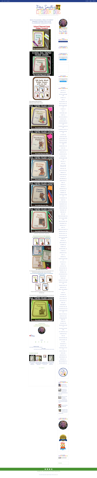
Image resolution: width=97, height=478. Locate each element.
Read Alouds (62, 276)
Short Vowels (62, 296)
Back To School (62, 103)
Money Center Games (62, 229)
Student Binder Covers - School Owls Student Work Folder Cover (41, 50)
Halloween (62, 190)
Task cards (62, 323)
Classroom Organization (63, 126)
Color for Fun (62, 140)
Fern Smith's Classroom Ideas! (43, 474)
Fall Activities (62, 170)
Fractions (62, 176)
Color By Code (62, 136)
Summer (62, 321)
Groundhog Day (62, 188)
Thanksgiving (62, 333)
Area (62, 99)
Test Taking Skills (62, 331)
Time (62, 335)
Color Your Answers (63, 142)
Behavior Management (63, 105)
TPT (62, 341)
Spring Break (62, 304)
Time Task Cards (62, 339)
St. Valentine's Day (62, 308)
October (62, 250)
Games (62, 182)
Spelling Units (62, 300)
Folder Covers (62, 174)
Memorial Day (62, 225)
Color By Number (62, 138)
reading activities (62, 280)
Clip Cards (62, 134)
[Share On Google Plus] (42, 342)
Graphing (62, 186)
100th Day (62, 90)
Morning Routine (62, 231)
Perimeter (62, 256)
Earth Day (62, 161)
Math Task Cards (62, 221)
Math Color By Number (63, 218)
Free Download (62, 178)
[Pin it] (45, 342)
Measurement (62, 223)
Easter (62, 163)
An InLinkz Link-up (42, 323)
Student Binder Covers (63, 310)
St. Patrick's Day (62, 306)
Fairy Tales (62, 168)
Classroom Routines (63, 131)
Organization (62, 252)
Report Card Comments (63, 289)
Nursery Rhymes (62, 248)
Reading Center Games (63, 282)
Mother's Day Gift (62, 233)
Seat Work (62, 294)
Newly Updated (62, 242)
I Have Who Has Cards (63, 194)
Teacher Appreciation (63, 325)
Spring (62, 302)
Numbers (62, 246)
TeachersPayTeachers (63, 328)
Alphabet (62, 97)
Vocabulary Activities (63, 347)
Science (62, 292)
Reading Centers (62, 285)
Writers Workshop (62, 361)
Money (62, 227)
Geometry (62, 184)
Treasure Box (62, 343)
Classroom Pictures (62, 129)
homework (62, 192)
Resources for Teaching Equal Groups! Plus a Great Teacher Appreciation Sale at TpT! (63, 392)
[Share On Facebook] (39, 342)
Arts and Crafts (62, 101)
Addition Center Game (63, 94)
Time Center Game (62, 337)
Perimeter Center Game (63, 258)
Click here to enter (63, 59)
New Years (62, 240)
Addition (62, 92)
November (62, 244)
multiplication (62, 235)
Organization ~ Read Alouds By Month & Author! (64, 385)
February (62, 172)
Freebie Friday (62, 180)
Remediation (62, 287)
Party (62, 254)
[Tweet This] (36, 342)
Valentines (62, 345)
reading (62, 278)
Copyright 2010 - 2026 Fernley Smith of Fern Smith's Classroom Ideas (48, 471)
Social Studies (62, 298)
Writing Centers (62, 363)
